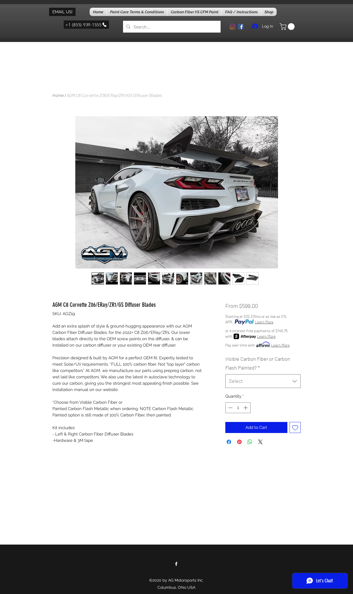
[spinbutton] (237, 408)
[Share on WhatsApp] (250, 442)
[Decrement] (230, 408)
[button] (288, 26)
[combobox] (263, 381)
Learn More (264, 322)
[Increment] (246, 408)
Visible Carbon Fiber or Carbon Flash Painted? (257, 363)
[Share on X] (260, 442)
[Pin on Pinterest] (239, 442)
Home (58, 95)
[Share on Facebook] (229, 442)
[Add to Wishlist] (295, 427)
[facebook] (241, 26)
